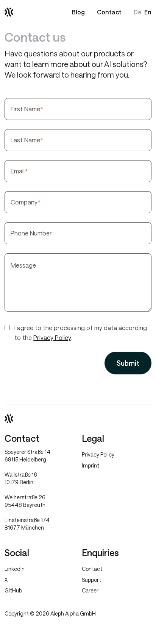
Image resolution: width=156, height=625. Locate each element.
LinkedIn (15, 569)
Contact (109, 12)
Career (90, 590)
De (137, 12)
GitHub (13, 590)
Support (91, 580)
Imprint (90, 465)
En (147, 12)
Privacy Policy (52, 337)
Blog (78, 12)
